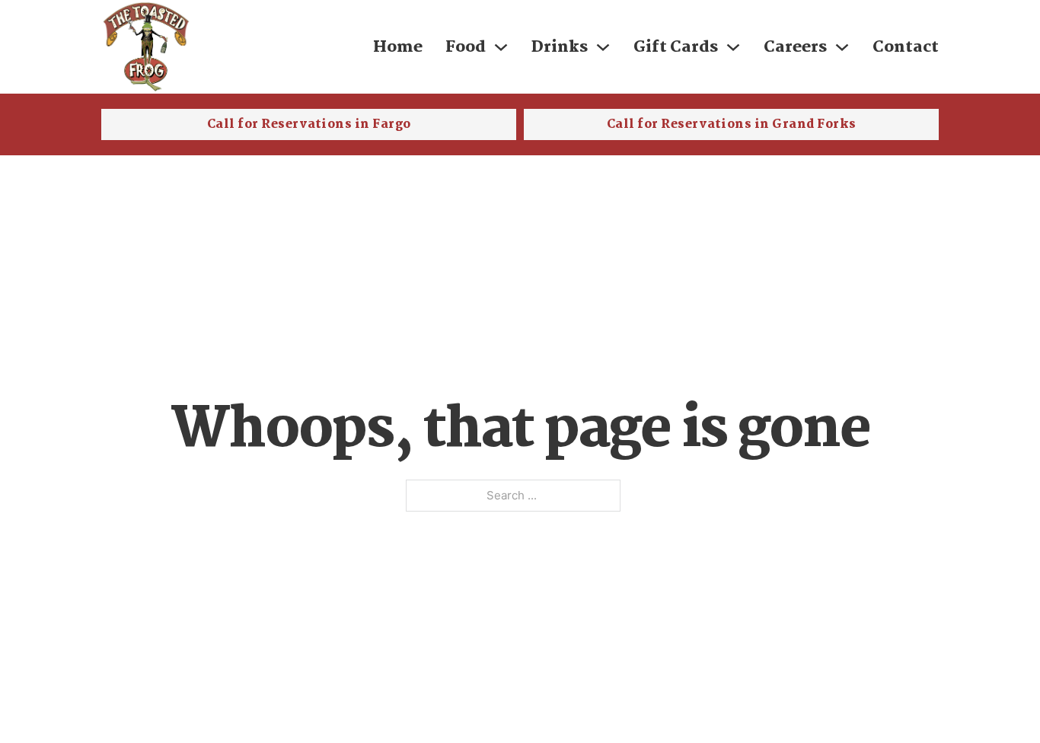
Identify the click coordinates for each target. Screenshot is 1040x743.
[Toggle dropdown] (501, 47)
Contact (906, 47)
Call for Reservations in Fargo (309, 124)
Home (398, 47)
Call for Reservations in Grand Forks (732, 124)
